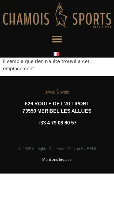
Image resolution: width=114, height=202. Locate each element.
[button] (57, 39)
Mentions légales (56, 159)
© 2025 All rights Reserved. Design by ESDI (57, 149)
